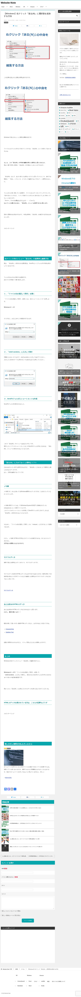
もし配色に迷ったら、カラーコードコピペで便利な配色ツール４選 (24, 838)
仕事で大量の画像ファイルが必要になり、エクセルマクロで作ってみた (25, 807)
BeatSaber (20, 985)
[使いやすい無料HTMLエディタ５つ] (13, 764)
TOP (7, 969)
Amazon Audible (66, 107)
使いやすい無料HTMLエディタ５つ (18, 744)
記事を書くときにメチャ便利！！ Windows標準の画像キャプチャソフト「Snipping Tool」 (68, 247)
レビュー (68, 131)
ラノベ (61, 131)
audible (43, 981)
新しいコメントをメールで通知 (11, 911)
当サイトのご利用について (58, 981)
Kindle (69, 115)
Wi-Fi (68, 126)
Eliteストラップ (71, 112)
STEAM (73, 124)
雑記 (48, 981)
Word (11, 6)
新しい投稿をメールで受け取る (11, 915)
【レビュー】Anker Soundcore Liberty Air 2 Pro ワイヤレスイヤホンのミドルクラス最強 (69, 403)
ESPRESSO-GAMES (70, 77)
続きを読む (8, 777)
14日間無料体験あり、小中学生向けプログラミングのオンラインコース (25, 823)
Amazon (32, 6)
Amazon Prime (63, 110)
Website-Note (8, 2)
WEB (5, 748)
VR (24, 6)
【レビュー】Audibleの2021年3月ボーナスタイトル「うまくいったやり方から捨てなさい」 (69, 485)
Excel (3, 6)
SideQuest (63, 123)
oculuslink (62, 118)
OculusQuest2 (67, 121)
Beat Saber (73, 110)
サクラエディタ (8, 590)
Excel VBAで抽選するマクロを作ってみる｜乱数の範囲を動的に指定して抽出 (27, 831)
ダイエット (76, 129)
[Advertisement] (28, 241)
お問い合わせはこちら (65, 94)
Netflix (74, 115)
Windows (18, 6)
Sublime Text (10, 632)
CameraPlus (62, 112)
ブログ (41, 6)
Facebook (62, 115)
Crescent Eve (10, 629)
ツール (6, 22)
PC (78, 121)
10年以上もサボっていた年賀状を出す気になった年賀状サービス (24, 815)
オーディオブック (65, 129)
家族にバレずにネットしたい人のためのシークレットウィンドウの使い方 (26, 846)
